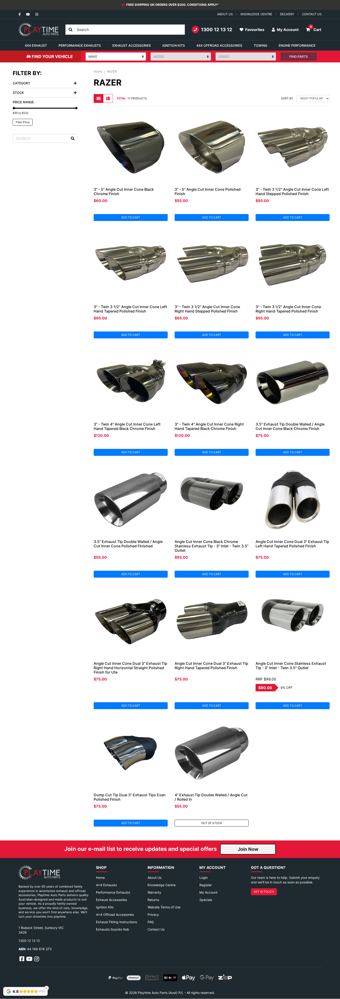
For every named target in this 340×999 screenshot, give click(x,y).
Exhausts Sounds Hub (112, 929)
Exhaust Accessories (111, 900)
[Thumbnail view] (98, 98)
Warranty (154, 892)
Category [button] (21, 83)
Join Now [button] (248, 849)
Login (203, 877)
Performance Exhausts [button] (80, 45)
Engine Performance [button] (297, 45)
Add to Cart (130, 217)
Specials (205, 900)
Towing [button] (260, 45)
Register (205, 885)
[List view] (108, 98)
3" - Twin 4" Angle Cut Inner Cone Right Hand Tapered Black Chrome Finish (209, 426)
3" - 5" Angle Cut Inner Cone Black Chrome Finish (124, 191)
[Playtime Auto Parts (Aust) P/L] (39, 30)
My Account (208, 892)
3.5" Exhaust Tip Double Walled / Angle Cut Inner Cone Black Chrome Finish (290, 426)
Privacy (153, 914)
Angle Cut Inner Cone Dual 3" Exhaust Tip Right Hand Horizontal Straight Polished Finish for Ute (130, 667)
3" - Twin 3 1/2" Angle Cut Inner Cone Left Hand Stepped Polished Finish (292, 191)
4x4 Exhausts (106, 885)
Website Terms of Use (164, 907)
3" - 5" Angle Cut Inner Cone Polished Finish (208, 191)
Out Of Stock (211, 823)
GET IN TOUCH (264, 891)
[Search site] (70, 30)
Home (100, 877)
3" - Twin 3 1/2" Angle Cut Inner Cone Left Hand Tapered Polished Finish (130, 308)
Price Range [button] (23, 102)
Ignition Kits (105, 907)
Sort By (287, 98)
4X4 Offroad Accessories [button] (219, 45)
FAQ (151, 922)
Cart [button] (315, 28)
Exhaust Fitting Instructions (116, 922)
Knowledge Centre (162, 885)
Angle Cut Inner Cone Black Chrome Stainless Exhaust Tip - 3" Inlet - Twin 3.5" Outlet (211, 546)
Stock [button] (18, 93)
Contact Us (156, 929)
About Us (154, 877)
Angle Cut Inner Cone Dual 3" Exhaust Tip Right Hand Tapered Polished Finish (211, 665)
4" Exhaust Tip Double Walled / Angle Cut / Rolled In (211, 797)
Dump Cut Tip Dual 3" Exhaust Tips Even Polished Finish (130, 797)
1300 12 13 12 (216, 29)
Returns (153, 900)
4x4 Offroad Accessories (115, 914)
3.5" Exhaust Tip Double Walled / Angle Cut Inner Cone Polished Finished (128, 543)
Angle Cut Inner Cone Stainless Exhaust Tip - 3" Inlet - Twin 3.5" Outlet (291, 665)
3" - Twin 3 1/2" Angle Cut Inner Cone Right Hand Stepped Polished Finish (207, 308)
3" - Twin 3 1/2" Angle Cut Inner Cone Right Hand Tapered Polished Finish (288, 308)
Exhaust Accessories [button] (131, 45)
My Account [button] (287, 29)
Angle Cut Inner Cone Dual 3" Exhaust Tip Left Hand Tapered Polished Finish (292, 543)
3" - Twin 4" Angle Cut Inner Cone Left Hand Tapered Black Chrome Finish (127, 426)
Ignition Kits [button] (173, 45)
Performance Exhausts (113, 892)
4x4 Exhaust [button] (36, 45)
